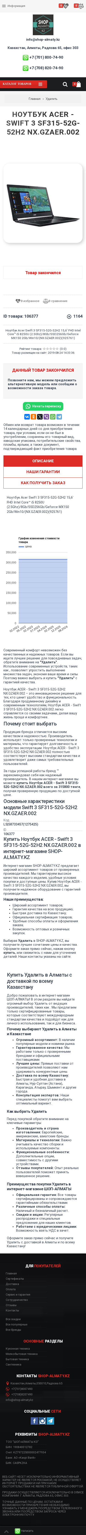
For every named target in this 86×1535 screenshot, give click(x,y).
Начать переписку (46, 406)
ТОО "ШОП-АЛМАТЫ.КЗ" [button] (22, 1441)
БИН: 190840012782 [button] (19, 1447)
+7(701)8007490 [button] (22, 1389)
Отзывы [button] (11, 1305)
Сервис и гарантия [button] (18, 1294)
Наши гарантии (43, 471)
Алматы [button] (30, 1383)
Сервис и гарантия (15, 9)
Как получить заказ (43, 482)
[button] (24, 1531)
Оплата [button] (11, 1289)
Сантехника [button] (13, 1364)
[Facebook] (34, 1421)
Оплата (8, 2)
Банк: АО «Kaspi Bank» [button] (21, 1457)
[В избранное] (29, 301)
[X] (40, 417)
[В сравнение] (57, 301)
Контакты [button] (12, 1310)
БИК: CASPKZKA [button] (16, 1463)
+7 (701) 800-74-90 (46, 57)
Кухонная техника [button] (18, 1348)
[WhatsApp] (52, 417)
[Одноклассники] (33, 417)
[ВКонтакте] (27, 417)
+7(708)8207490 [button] (22, 1394)
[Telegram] (59, 417)
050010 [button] (41, 1383)
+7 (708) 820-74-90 (46, 68)
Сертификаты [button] (15, 1278)
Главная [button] (11, 1273)
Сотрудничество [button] (17, 1300)
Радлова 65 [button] (54, 1383)
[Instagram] (42, 1421)
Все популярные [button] (16, 1324)
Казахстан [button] (18, 1383)
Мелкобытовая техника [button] (22, 1354)
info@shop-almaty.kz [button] (19, 1400)
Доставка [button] (12, 1284)
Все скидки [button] (13, 1319)
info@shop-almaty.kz (43, 39)
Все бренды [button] (13, 1329)
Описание (43, 461)
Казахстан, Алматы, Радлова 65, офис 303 (43, 48)
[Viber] (46, 417)
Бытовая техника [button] (17, 1359)
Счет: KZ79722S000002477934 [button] (26, 1452)
